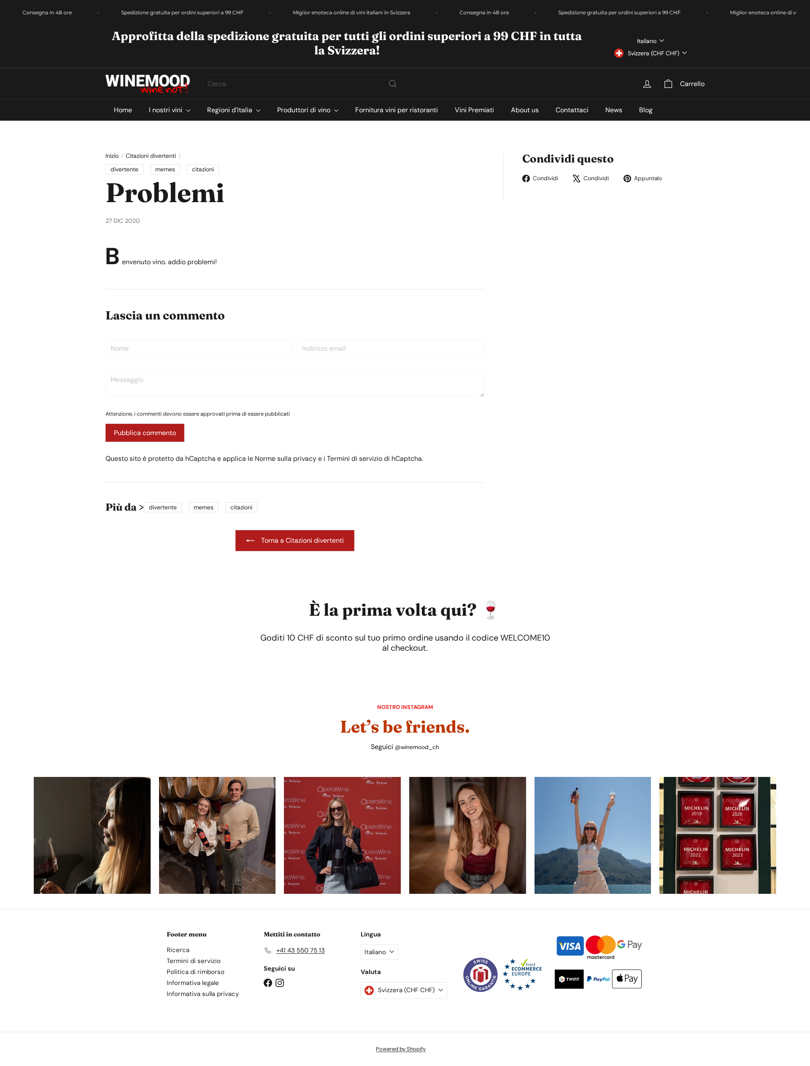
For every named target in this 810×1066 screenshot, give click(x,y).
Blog (646, 110)
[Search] (393, 83)
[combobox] (302, 83)
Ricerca (178, 950)
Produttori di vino (304, 110)
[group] (92, 835)
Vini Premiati (474, 110)
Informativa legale (193, 983)
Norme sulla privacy (285, 458)
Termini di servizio (354, 458)
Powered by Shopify (401, 1048)
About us (525, 110)
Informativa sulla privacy (203, 994)
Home (123, 110)
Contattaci (572, 110)
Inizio (112, 156)
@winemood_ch (417, 747)
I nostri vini (166, 110)
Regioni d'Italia (230, 110)
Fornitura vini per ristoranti (396, 110)
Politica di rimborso (195, 972)
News (613, 110)
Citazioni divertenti (151, 156)
